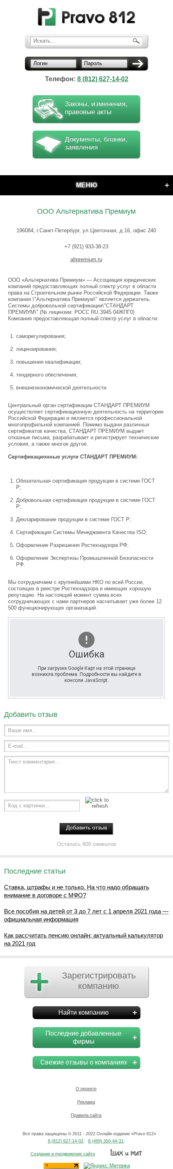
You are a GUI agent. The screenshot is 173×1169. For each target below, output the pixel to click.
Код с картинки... (28, 806)
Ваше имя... (22, 730)
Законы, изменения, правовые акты (96, 108)
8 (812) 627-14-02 (102, 79)
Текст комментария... (34, 762)
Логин (40, 63)
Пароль (93, 63)
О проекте (86, 1088)
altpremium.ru (86, 259)
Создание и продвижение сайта (63, 1153)
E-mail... (18, 746)
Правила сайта (86, 1115)
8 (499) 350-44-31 (106, 1140)
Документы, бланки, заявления (96, 143)
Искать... (44, 41)
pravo (87, 17)
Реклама (86, 1101)
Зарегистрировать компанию (99, 980)
